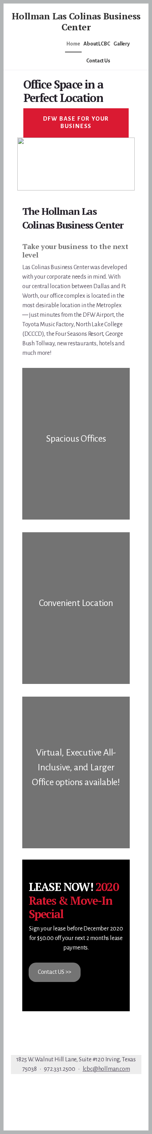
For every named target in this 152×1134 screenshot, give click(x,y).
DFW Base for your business (76, 123)
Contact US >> (54, 972)
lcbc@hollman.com (106, 1069)
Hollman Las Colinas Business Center (76, 21)
